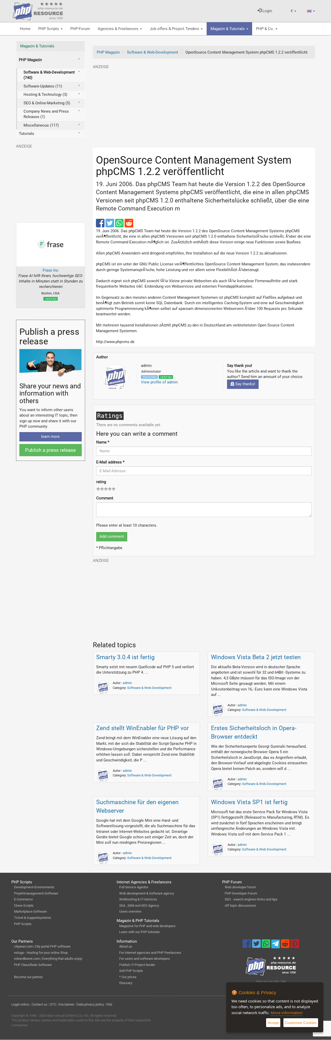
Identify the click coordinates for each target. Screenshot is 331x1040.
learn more (50, 436)
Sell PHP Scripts (131, 971)
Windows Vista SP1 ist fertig (249, 802)
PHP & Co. (265, 28)
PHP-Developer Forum (241, 893)
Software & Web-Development (149, 688)
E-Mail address (110, 462)
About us (125, 946)
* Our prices (128, 977)
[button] (293, 11)
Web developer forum (240, 887)
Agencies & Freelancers (118, 28)
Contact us (39, 1004)
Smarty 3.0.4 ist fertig (125, 657)
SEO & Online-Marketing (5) (47, 103)
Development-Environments (34, 887)
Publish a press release (50, 450)
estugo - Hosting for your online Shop (41, 953)
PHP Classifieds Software (33, 965)
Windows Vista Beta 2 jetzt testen (256, 657)
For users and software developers (144, 959)
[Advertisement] (204, 106)
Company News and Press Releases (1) (46, 114)
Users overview (130, 911)
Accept (273, 1023)
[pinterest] (294, 946)
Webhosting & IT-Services (138, 899)
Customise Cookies (301, 1023)
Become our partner (28, 977)
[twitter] (110, 225)
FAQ (109, 1004)
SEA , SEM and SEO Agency (139, 905)
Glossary (125, 983)
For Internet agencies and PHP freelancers (150, 953)
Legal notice (20, 1004)
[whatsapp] (120, 225)
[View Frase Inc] (50, 244)
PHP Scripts (49, 28)
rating (101, 481)
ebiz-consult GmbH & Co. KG (67, 1015)
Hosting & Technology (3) (45, 94)
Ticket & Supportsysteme (32, 918)
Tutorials (26, 133)
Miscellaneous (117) (41, 125)
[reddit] (129, 225)
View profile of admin (159, 382)
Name (102, 442)
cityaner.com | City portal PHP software (42, 946)
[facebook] (101, 225)
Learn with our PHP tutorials (139, 932)
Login (266, 11)
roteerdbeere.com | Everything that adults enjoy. (48, 959)
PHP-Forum (80, 28)
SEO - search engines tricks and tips (251, 899)
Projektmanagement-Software (36, 893)
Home (25, 28)
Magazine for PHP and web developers (147, 926)
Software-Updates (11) (43, 86)
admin (127, 683)
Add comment (112, 536)
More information (287, 1012)
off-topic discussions (240, 905)
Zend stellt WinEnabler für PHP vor (142, 728)
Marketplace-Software (30, 911)
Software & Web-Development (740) (49, 75)
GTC (53, 1004)
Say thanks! (244, 384)
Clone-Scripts (24, 905)
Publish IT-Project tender (137, 965)
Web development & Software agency (146, 893)
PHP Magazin (30, 59)
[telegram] (276, 945)
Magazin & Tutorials (228, 28)
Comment (104, 498)
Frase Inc (50, 270)
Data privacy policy (90, 1004)
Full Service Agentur (133, 887)
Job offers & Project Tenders (175, 28)
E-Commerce (23, 899)
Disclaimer (66, 1004)
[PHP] (37, 10)
